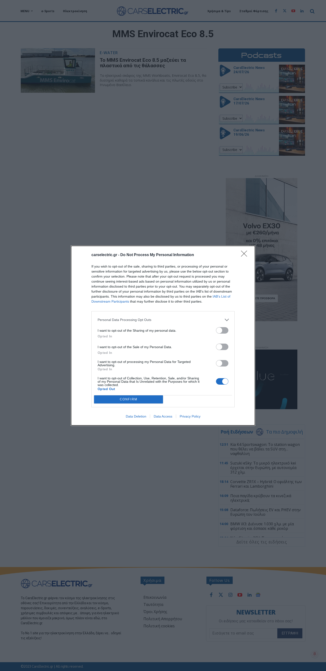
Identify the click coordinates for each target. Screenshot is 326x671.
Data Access (163, 416)
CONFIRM (128, 399)
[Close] (245, 255)
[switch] (222, 330)
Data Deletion (136, 416)
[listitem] (163, 319)
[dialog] (163, 335)
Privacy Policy (190, 416)
